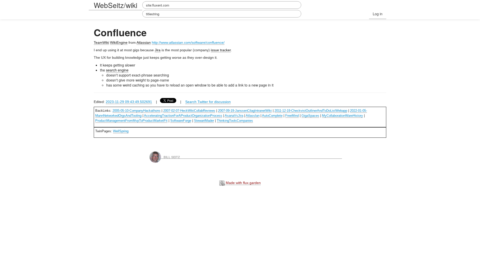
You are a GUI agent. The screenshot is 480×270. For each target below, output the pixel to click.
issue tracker (221, 50)
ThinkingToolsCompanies (235, 120)
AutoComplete (272, 116)
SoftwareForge (180, 120)
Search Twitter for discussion (208, 102)
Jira (157, 50)
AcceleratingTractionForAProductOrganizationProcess (183, 116)
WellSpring (120, 131)
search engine (117, 70)
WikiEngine (119, 42)
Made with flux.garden (243, 183)
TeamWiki (101, 42)
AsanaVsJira (234, 116)
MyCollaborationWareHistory (342, 116)
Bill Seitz (172, 157)
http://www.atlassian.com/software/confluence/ (188, 42)
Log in (377, 13)
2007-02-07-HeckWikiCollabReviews (189, 110)
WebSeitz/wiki (115, 5)
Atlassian (143, 42)
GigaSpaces (310, 116)
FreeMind (292, 116)
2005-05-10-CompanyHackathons (136, 110)
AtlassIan (253, 116)
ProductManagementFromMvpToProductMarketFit (131, 120)
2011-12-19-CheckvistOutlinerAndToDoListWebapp (310, 110)
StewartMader (204, 120)
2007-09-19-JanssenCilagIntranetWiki (245, 110)
